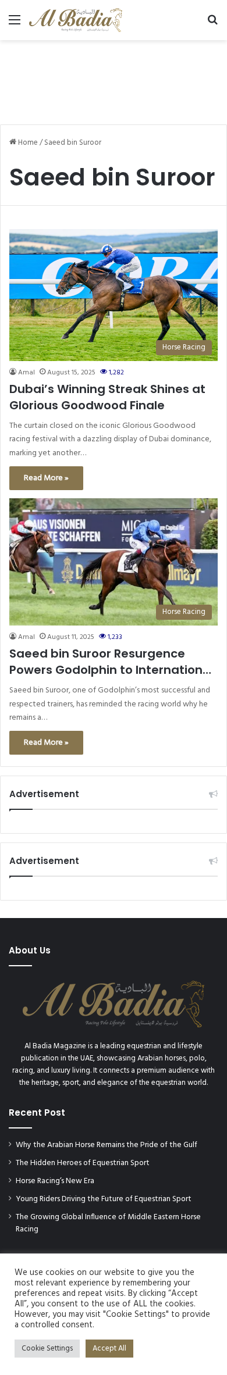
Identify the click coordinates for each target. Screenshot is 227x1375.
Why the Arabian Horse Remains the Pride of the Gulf (106, 1145)
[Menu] (14, 25)
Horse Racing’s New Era (55, 1181)
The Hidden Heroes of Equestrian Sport (83, 1163)
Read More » (46, 478)
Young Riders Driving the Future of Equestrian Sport (103, 1199)
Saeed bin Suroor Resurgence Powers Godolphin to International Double (111, 661)
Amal (26, 372)
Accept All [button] (109, 1348)
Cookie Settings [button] (47, 1348)
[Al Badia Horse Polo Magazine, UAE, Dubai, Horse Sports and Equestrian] (75, 20)
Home (27, 143)
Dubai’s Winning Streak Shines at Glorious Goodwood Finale (107, 397)
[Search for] (212, 25)
